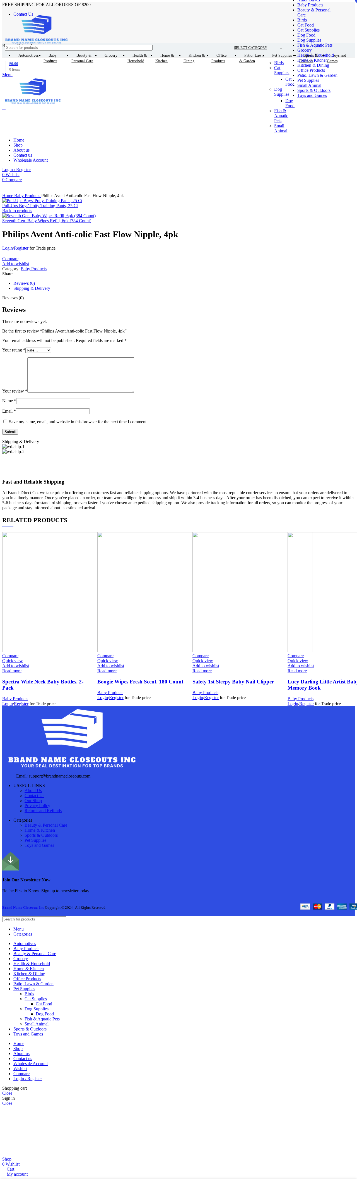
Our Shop (33, 800)
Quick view (12, 660)
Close (7, 1093)
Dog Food (306, 35)
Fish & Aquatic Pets (314, 45)
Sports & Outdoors (41, 835)
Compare (21, 1073)
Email (9, 411)
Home (8, 195)
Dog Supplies (309, 40)
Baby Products (310, 5)
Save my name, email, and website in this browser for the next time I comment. (78, 421)
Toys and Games (39, 845)
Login (7, 248)
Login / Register (27, 1078)
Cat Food (305, 25)
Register (21, 248)
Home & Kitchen (40, 830)
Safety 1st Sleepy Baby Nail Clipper (233, 682)
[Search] (345, 48)
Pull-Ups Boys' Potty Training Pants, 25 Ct (40, 205)
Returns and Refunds (43, 810)
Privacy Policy (37, 805)
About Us (33, 790)
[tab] (184, 283)
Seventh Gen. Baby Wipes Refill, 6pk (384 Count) (46, 220)
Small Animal (37, 1024)
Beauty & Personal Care (46, 825)
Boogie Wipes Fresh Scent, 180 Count (140, 682)
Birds (302, 20)
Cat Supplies (308, 30)
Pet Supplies (35, 840)
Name (9, 400)
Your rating (13, 350)
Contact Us (34, 795)
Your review (14, 391)
